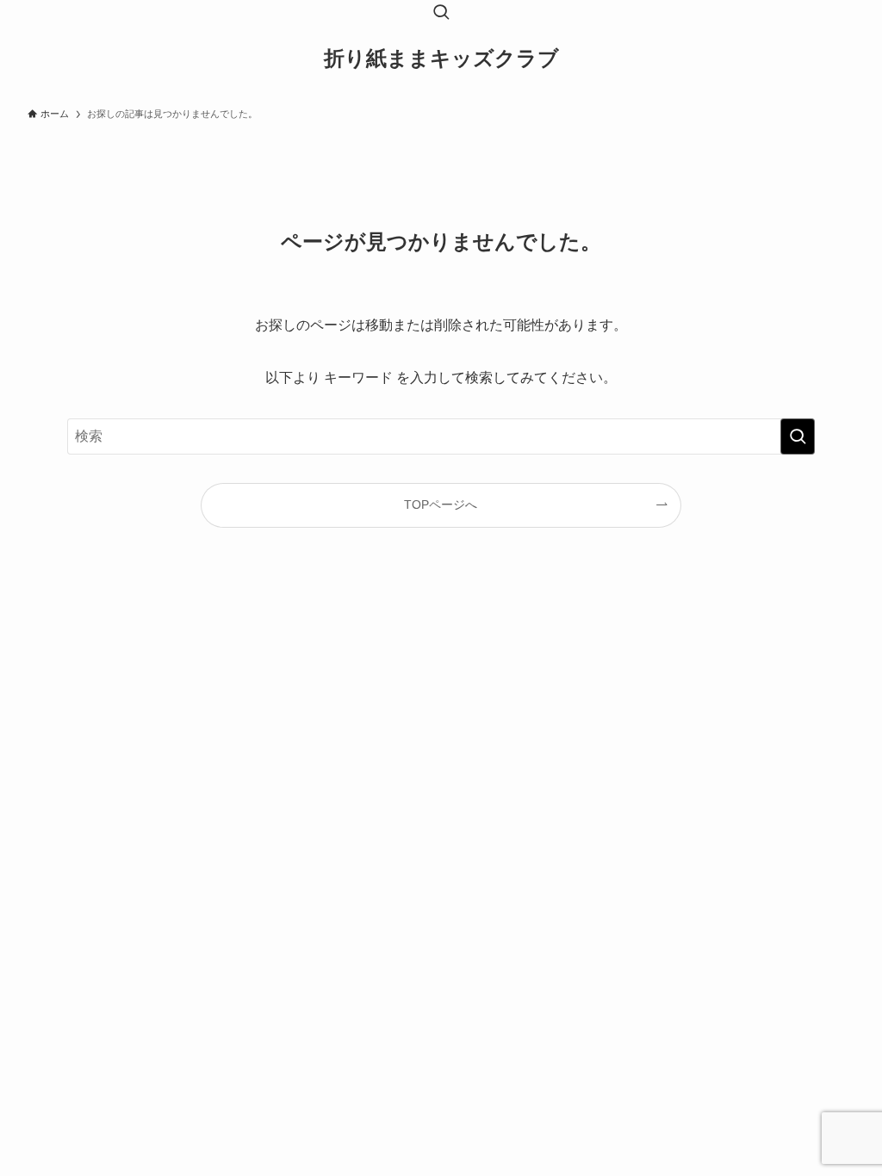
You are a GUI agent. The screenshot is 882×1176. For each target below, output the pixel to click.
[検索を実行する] (797, 436)
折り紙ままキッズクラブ (441, 58)
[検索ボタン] (441, 14)
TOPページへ (440, 504)
